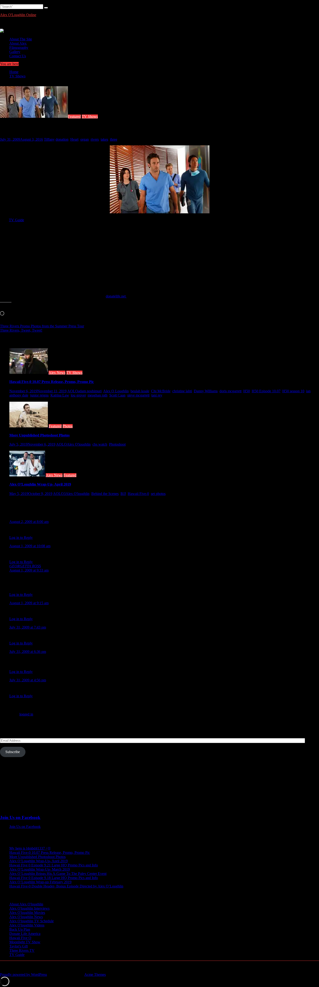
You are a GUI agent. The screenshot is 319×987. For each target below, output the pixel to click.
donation (62, 139)
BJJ (123, 494)
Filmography (18, 48)
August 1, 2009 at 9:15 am (29, 603)
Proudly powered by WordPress (23, 974)
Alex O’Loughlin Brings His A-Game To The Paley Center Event (57, 874)
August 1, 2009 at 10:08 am (29, 546)
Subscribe (12, 752)
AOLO (72, 391)
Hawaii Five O (20, 938)
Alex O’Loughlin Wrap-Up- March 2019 (39, 869)
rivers (95, 139)
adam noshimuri (90, 391)
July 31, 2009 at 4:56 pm (27, 680)
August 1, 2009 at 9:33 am (29, 570)
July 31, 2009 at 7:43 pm (27, 627)
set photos (158, 494)
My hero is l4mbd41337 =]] (29, 848)
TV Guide (16, 220)
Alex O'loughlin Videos (26, 925)
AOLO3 (59, 494)
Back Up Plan (19, 929)
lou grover (78, 395)
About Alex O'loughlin (26, 904)
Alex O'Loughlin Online (18, 15)
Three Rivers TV (22, 950)
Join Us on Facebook (20, 817)
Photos (68, 426)
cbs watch (99, 444)
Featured (74, 116)
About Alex (18, 43)
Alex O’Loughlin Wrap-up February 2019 (40, 882)
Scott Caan (117, 395)
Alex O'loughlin (79, 444)
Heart (74, 139)
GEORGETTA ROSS (25, 566)
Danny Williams (206, 391)
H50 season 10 (293, 391)
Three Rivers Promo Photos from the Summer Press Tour (42, 326)
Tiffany (49, 139)
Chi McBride (160, 391)
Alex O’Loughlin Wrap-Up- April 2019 (40, 484)
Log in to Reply (21, 538)
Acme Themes (95, 974)
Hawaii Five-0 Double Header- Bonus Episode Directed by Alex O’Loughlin (66, 886)
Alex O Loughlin (116, 391)
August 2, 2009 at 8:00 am (29, 522)
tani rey (156, 395)
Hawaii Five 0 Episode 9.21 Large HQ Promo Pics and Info (53, 865)
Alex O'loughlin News (26, 917)
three (113, 139)
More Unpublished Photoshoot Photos (39, 435)
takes (104, 139)
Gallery (14, 52)
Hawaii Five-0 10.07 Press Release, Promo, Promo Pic (51, 382)
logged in (26, 714)
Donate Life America (24, 934)
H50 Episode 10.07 (266, 391)
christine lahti (182, 391)
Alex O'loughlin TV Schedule (31, 921)
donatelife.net (116, 296)
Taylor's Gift (18, 946)
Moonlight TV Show (24, 942)
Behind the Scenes (105, 494)
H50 (246, 391)
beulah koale (140, 391)
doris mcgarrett (230, 391)
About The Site (20, 39)
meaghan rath (97, 395)
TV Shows (90, 116)
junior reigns (39, 395)
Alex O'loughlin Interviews (29, 908)
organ (84, 139)
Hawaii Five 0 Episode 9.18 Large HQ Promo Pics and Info (53, 878)
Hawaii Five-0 (138, 494)
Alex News (57, 373)
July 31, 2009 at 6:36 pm (27, 652)
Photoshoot (117, 444)
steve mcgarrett (138, 395)
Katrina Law (59, 395)
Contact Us (17, 56)
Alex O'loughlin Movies (27, 913)
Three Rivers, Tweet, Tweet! (21, 330)
